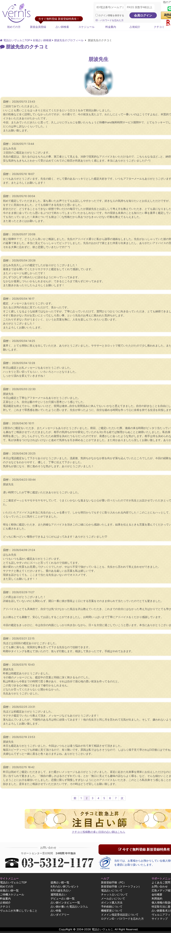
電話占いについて (111, 890)
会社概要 (157, 894)
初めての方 (14, 26)
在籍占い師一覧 (9, 890)
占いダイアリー (60, 914)
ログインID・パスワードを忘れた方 (122, 918)
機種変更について (111, 910)
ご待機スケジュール (12, 894)
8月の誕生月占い (61, 890)
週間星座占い (59, 894)
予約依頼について (111, 906)
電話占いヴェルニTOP (13, 882)
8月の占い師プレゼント (65, 886)
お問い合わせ (160, 886)
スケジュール (86, 26)
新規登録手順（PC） (113, 882)
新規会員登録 (38, 26)
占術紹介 (135, 26)
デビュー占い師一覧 (63, 898)
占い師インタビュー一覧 (65, 902)
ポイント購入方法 (111, 902)
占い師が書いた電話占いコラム (69, 906)
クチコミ (5, 906)
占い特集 (56, 910)
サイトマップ (160, 918)
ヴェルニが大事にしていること (18, 910)
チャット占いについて (114, 894)
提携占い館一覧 (60, 882)
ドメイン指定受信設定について (119, 914)
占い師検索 (62, 26)
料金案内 (110, 26)
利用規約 (157, 898)
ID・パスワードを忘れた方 (110, 20)
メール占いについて (113, 898)
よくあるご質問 (161, 882)
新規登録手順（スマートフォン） (121, 886)
